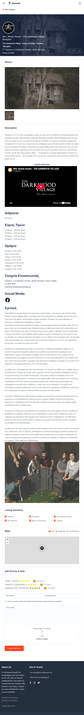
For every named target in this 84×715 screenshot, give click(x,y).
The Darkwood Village (12, 43)
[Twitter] (39, 683)
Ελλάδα (32, 43)
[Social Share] (79, 51)
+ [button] (8, 539)
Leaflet (77, 561)
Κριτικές (40, 43)
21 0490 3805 (10, 284)
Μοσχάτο (7, 46)
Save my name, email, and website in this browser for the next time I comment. (34, 601)
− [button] (8, 542)
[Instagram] (34, 683)
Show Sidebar (9, 9)
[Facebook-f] (30, 683)
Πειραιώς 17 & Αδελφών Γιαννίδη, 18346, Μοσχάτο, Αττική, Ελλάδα (31, 281)
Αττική (24, 43)
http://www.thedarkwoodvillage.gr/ (18, 287)
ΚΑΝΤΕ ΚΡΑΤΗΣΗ (42, 165)
